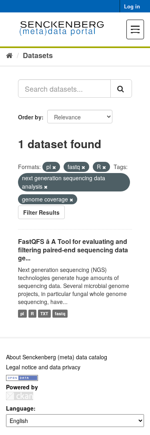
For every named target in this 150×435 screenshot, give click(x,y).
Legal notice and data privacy (43, 367)
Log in (132, 6)
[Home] (9, 55)
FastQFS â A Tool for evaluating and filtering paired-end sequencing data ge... (73, 250)
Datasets (38, 55)
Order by (30, 117)
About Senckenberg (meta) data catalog (56, 357)
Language (20, 408)
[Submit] (121, 88)
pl (22, 313)
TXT (44, 313)
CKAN (19, 396)
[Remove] (54, 167)
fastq (60, 313)
